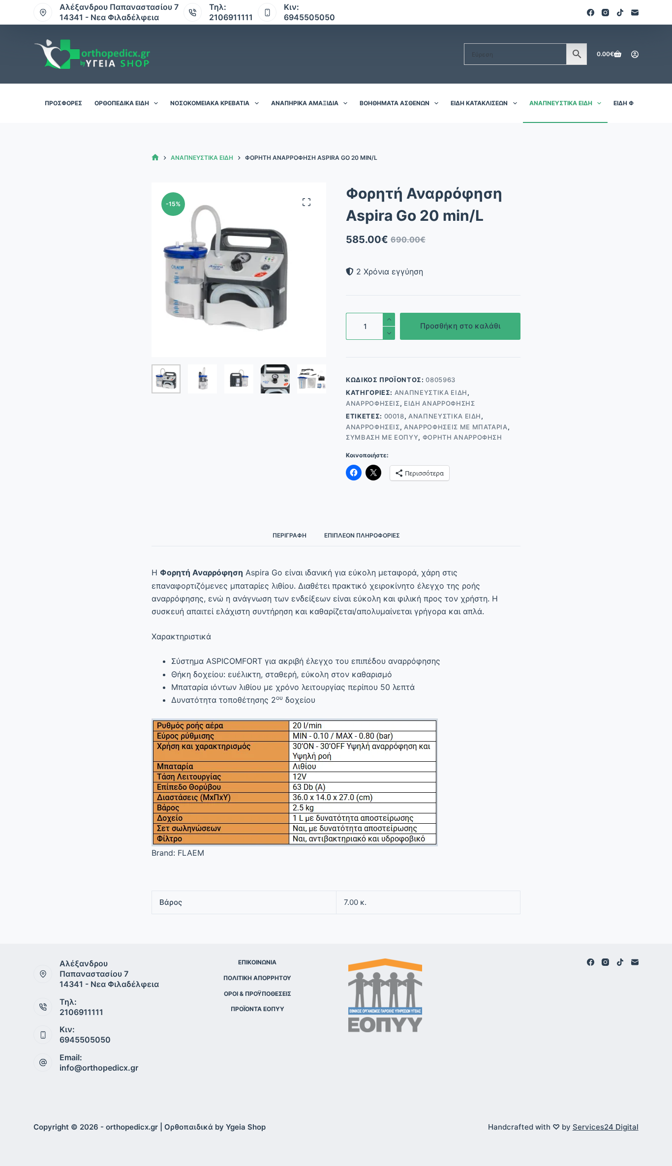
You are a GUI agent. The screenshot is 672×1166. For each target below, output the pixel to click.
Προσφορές (63, 103)
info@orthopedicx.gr (99, 1068)
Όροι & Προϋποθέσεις (257, 993)
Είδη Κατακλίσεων (479, 103)
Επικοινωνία (257, 962)
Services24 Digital (606, 1127)
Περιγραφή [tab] (289, 535)
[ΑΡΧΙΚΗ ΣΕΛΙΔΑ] (155, 157)
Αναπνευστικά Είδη (560, 103)
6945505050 (309, 17)
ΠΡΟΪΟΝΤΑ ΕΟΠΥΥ (257, 1009)
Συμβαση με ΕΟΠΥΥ (382, 437)
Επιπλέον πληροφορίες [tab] (362, 535)
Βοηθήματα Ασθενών (394, 103)
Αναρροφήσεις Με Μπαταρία (456, 427)
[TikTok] (620, 12)
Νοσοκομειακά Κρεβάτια (209, 103)
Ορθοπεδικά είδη (121, 103)
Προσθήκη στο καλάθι (460, 325)
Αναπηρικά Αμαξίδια (304, 103)
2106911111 (231, 17)
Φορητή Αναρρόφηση (462, 437)
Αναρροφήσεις (373, 403)
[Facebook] (590, 12)
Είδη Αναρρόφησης (439, 403)
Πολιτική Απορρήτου (257, 978)
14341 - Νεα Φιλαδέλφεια (109, 17)
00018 (394, 416)
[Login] (635, 54)
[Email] (635, 12)
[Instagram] (605, 12)
